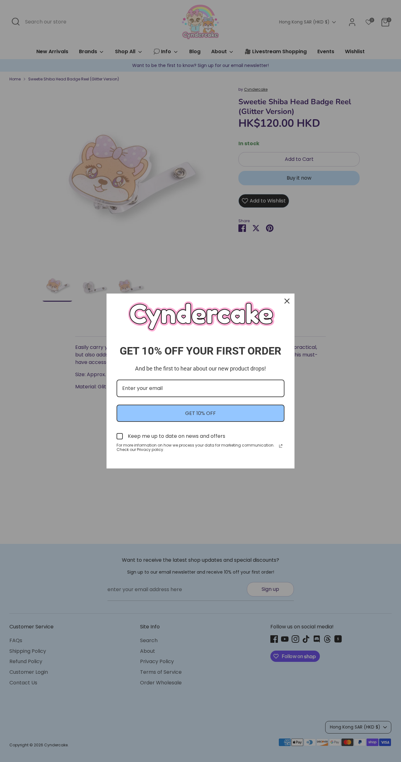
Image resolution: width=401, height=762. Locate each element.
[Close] (286, 301)
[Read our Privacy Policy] (280, 446)
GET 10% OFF (200, 413)
